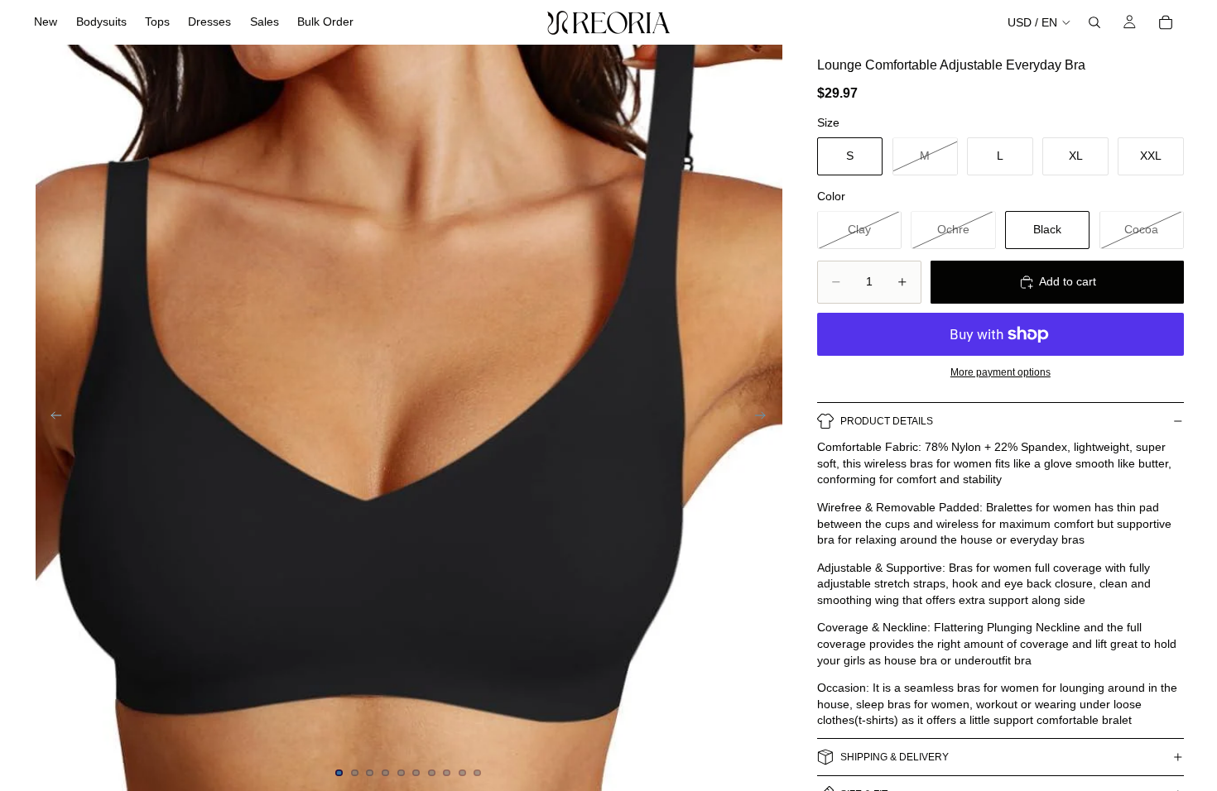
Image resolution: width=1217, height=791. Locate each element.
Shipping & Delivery (894, 757)
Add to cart (1067, 281)
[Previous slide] (51, 418)
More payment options (1000, 372)
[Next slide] (766, 418)
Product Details (886, 421)
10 (477, 772)
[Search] (1094, 22)
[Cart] (1165, 22)
